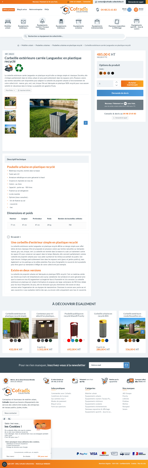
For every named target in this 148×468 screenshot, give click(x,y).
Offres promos (8, 10)
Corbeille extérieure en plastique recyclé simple (15, 315)
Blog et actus (56, 404)
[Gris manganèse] (98, 340)
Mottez (125, 404)
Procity (125, 396)
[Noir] (19, 340)
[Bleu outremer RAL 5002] (106, 340)
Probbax (126, 401)
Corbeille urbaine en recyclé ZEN (103, 315)
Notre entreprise (35, 9)
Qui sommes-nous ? (58, 399)
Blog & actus (22, 9)
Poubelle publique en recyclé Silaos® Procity (74, 315)
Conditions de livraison (59, 396)
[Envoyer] (126, 365)
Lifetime (126, 399)
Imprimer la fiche (25, 90)
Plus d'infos (9, 90)
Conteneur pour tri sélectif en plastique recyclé (45, 315)
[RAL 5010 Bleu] (72, 340)
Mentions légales (105, 464)
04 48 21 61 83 (129, 114)
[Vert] (50, 340)
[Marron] (11, 340)
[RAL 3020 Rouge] (68, 340)
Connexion (87, 2)
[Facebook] (4, 419)
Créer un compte (75, 2)
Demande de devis (120, 93)
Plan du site (142, 464)
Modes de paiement (58, 401)
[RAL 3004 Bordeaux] (80, 340)
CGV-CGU (115, 464)
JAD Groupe (127, 393)
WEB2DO (47, 464)
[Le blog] (9, 419)
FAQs (47, 9)
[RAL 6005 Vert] (76, 340)
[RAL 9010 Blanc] (64, 340)
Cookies (133, 464)
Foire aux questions (58, 407)
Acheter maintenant (132, 83)
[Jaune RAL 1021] (102, 340)
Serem (125, 409)
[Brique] (130, 340)
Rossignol (126, 407)
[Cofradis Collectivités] (74, 9)
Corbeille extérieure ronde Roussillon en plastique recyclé (132, 315)
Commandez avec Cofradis (61, 393)
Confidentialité (125, 464)
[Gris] (15, 340)
